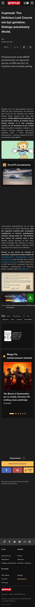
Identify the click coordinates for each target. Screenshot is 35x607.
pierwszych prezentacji (9, 262)
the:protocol (22, 579)
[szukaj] (3, 3)
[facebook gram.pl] (9, 542)
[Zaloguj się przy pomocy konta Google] (17, 470)
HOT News (5, 575)
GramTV (4, 579)
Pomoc (20, 556)
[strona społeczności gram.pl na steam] (25, 542)
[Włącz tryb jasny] (26, 3)
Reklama (21, 559)
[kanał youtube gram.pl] (15, 542)
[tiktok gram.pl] (5, 542)
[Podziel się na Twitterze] (30, 47)
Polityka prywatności (8, 563)
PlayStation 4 (25, 269)
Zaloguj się (30, 470)
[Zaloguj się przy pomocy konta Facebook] (6, 470)
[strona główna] (14, 3)
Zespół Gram (6, 556)
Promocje (4, 582)
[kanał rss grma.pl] (30, 542)
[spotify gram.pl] (20, 542)
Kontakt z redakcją (24, 563)
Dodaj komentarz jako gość (17, 464)
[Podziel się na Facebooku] (24, 47)
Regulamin (5, 559)
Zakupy (20, 575)
